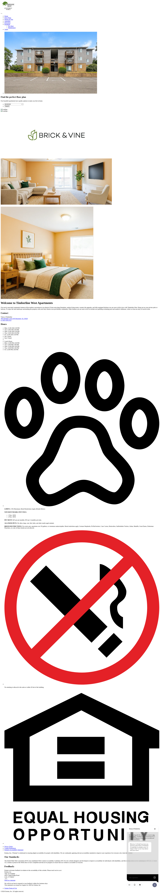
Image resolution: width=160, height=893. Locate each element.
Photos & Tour (8, 19)
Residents (7, 24)
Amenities (7, 21)
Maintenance (12, 28)
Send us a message (9, 880)
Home (6, 16)
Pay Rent (11, 26)
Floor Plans (7, 18)
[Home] (8, 11)
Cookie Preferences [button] (10, 848)
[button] (81, 506)
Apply (6, 29)
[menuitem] (81, 16)
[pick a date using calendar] (22, 104)
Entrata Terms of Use (10, 888)
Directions (7, 23)
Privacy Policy (8, 846)
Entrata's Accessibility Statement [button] (13, 850)
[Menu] (1, 13)
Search (7, 106)
